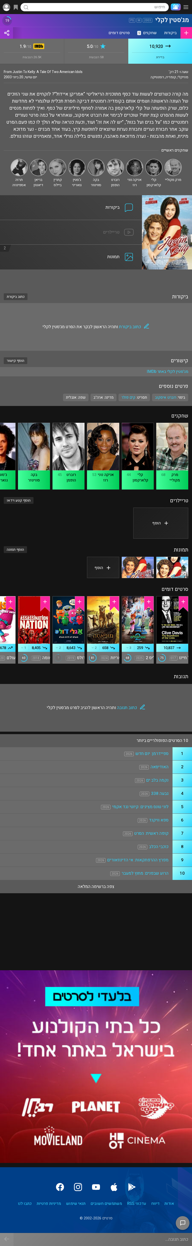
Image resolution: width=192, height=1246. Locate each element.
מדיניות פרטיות (49, 1204)
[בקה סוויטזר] (96, 161)
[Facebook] (60, 1187)
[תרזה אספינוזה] (19, 161)
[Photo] (172, 567)
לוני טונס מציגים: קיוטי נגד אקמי (140, 807)
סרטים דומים (119, 33)
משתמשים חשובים (106, 1204)
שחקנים (147, 33)
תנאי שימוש (76, 1204)
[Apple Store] (114, 1187)
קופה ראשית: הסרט (151, 833)
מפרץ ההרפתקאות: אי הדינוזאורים (137, 860)
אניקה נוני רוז (106, 477)
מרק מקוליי (175, 477)
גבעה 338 (159, 793)
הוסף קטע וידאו (18, 500)
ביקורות (170, 33)
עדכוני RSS (136, 1204)
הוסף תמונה (15, 549)
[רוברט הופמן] (115, 161)
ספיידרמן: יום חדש (152, 753)
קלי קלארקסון (140, 477)
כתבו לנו (25, 1204)
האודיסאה (159, 767)
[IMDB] (37, 46)
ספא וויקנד (158, 820)
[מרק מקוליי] (173, 161)
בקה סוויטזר (34, 477)
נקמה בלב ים (157, 780)
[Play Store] (132, 1187)
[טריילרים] (71, 223)
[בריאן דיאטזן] (38, 161)
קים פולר (128, 397)
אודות (169, 1204)
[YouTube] (96, 1187)
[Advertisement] (96, 278)
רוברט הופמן (71, 477)
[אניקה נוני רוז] (134, 161)
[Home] (175, 7)
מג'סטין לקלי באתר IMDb (167, 372)
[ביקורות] (71, 198)
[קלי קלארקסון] (154, 161)
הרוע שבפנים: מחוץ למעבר (145, 873)
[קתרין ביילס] (57, 161)
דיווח (155, 1204)
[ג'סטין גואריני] (76, 161)
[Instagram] (78, 1187)
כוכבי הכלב (158, 847)
